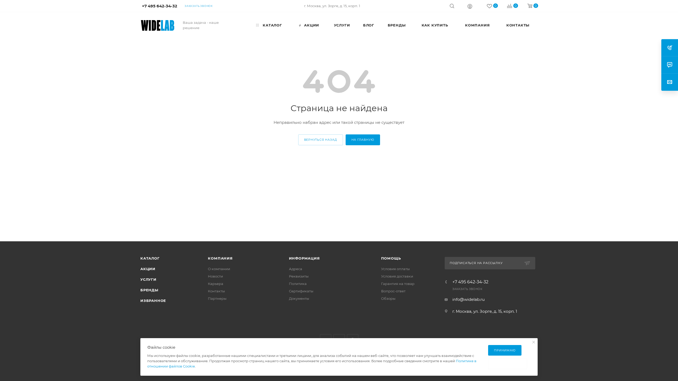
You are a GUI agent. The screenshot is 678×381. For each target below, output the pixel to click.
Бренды (149, 290)
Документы (299, 298)
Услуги (148, 279)
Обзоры (388, 298)
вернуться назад (320, 140)
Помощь (391, 258)
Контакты (216, 291)
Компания (220, 258)
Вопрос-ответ (393, 291)
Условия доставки (397, 276)
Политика (298, 284)
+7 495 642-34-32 (470, 282)
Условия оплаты (395, 269)
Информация (304, 258)
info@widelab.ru (468, 299)
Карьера (215, 284)
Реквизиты (299, 276)
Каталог (150, 258)
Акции (147, 269)
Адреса (295, 269)
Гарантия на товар (397, 284)
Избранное (153, 300)
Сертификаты (301, 291)
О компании (219, 269)
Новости (215, 276)
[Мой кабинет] (469, 6)
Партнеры (217, 298)
